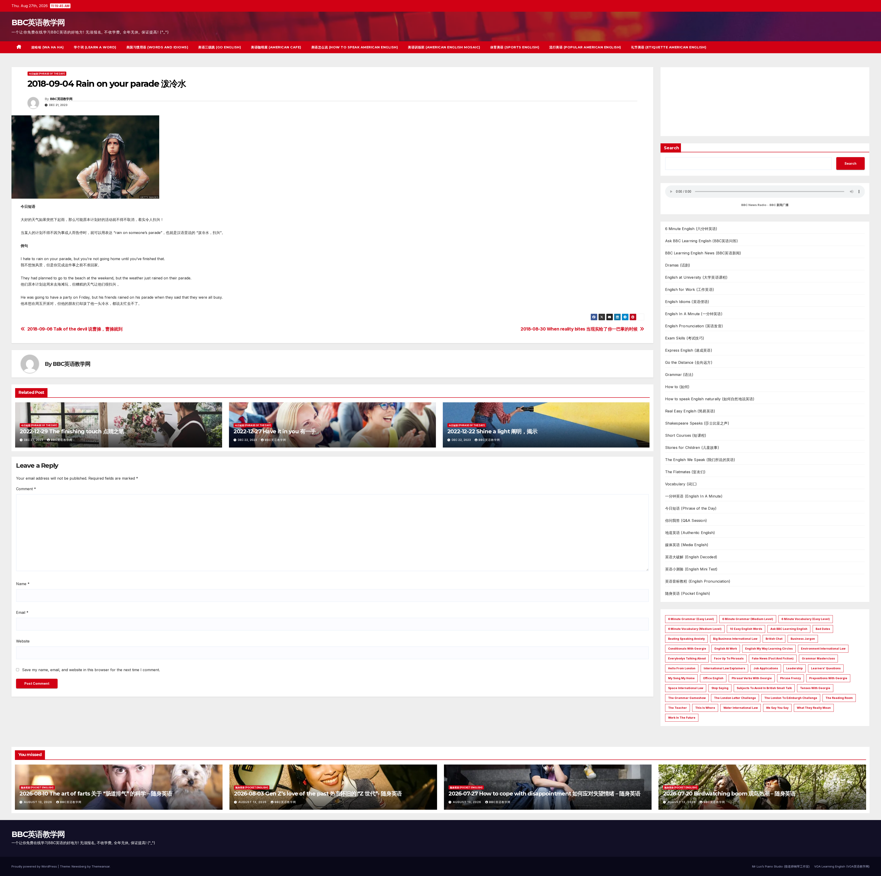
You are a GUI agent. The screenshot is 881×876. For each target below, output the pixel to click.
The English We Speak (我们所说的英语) (700, 459)
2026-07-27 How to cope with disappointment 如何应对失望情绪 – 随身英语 (544, 793)
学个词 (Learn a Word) (95, 47)
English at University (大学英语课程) (696, 277)
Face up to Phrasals (729, 658)
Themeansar (101, 866)
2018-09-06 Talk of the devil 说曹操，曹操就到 (75, 329)
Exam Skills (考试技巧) (684, 338)
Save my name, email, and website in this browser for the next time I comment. (91, 669)
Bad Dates (823, 629)
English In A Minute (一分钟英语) (693, 313)
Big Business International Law (735, 638)
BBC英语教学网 (38, 22)
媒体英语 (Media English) (686, 544)
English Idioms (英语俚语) (687, 301)
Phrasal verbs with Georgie (752, 678)
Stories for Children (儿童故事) (692, 447)
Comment (26, 489)
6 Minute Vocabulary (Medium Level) (695, 629)
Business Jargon (803, 638)
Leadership (794, 668)
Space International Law (685, 688)
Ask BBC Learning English (788, 629)
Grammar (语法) (679, 374)
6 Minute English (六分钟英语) (691, 228)
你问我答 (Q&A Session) (686, 520)
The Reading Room (839, 698)
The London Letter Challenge (735, 698)
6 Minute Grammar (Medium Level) (747, 619)
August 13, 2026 (38, 802)
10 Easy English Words (746, 629)
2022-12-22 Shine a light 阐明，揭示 (492, 431)
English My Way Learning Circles (769, 648)
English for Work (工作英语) (689, 289)
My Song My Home (681, 678)
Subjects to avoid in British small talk (764, 688)
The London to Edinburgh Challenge (790, 698)
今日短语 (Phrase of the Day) (47, 73)
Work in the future (681, 717)
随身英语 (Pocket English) (687, 593)
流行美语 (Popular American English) (585, 47)
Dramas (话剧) (677, 265)
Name (23, 583)
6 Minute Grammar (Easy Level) (691, 619)
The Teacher (677, 707)
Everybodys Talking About (687, 658)
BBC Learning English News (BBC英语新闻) (703, 253)
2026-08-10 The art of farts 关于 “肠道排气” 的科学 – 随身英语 (96, 793)
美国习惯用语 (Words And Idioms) (157, 47)
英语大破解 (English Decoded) (691, 557)
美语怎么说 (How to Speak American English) (354, 47)
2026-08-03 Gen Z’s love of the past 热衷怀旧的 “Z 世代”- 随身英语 (318, 793)
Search (671, 147)
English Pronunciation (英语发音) (694, 326)
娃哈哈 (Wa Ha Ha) (47, 47)
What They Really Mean (814, 707)
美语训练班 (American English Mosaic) (444, 47)
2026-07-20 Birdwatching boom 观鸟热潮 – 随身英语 (729, 793)
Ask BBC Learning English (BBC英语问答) (701, 241)
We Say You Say (777, 707)
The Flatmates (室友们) (685, 472)
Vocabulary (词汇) (681, 484)
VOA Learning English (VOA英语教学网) (842, 866)
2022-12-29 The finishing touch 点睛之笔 (72, 431)
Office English (713, 678)
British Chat (774, 638)
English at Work (725, 648)
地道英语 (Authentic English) (690, 532)
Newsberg (79, 866)
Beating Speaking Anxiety (686, 638)
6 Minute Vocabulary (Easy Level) (805, 619)
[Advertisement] (765, 102)
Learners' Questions (826, 668)
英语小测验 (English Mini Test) (691, 569)
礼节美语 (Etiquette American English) (668, 47)
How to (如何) (677, 386)
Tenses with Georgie (815, 688)
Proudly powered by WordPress (34, 866)
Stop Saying (719, 688)
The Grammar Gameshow (687, 698)
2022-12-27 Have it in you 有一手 (275, 431)
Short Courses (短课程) (685, 435)
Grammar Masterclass (818, 658)
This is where (705, 707)
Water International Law (740, 707)
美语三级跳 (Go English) (219, 47)
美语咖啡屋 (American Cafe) (276, 47)
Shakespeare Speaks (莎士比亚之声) (697, 423)
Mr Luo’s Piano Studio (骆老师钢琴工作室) (781, 866)
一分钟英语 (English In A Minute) (693, 496)
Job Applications (765, 668)
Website (23, 641)
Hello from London (681, 668)
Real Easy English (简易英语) (690, 411)
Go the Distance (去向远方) (688, 362)
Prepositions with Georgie (828, 678)
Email (22, 612)
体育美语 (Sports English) (514, 47)
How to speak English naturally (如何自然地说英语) (710, 399)
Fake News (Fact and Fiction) (773, 658)
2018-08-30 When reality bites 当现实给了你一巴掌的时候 (579, 329)
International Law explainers (724, 668)
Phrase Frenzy (790, 678)
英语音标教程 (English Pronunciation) (697, 581)
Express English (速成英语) (688, 350)
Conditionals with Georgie (687, 648)
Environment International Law (823, 648)
